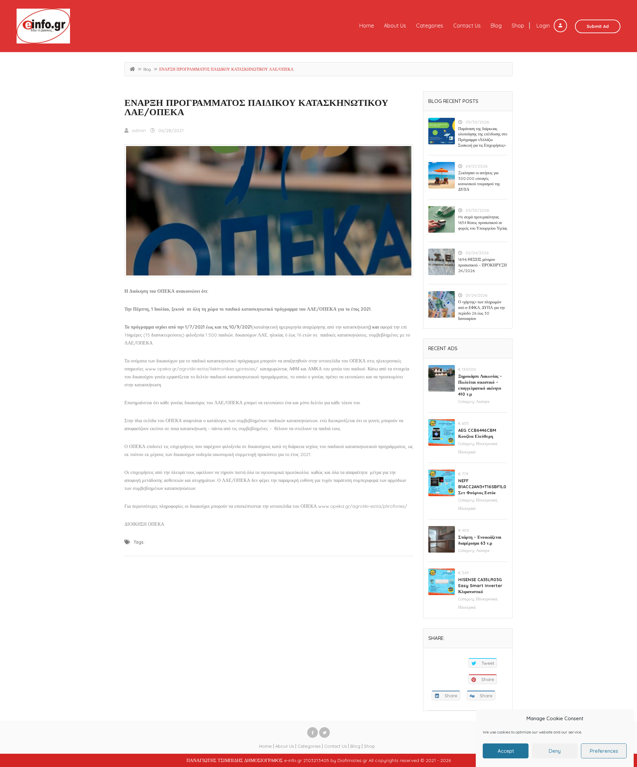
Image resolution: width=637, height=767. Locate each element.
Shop (518, 25)
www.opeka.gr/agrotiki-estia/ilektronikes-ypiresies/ (201, 369)
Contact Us (467, 25)
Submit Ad (598, 26)
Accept (506, 751)
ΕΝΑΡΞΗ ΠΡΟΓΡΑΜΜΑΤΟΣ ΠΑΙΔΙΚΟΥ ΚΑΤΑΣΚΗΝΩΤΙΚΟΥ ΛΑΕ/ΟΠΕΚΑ (256, 107)
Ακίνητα (482, 401)
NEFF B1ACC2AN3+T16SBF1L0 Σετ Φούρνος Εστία (482, 486)
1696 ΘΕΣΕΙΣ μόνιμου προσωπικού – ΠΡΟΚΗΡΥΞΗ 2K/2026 (482, 265)
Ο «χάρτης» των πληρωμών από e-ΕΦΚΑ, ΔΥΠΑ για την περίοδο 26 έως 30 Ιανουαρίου (481, 310)
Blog (496, 25)
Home (366, 25)
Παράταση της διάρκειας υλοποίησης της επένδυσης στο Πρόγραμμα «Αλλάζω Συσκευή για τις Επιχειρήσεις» (482, 137)
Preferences (604, 751)
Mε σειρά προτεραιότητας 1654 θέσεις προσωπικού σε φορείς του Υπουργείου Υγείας (482, 222)
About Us (395, 25)
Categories (429, 25)
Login (543, 25)
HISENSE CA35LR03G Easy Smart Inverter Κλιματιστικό (480, 585)
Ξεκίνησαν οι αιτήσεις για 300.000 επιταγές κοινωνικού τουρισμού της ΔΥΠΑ (479, 181)
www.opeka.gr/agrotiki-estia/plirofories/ (362, 506)
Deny (555, 751)
